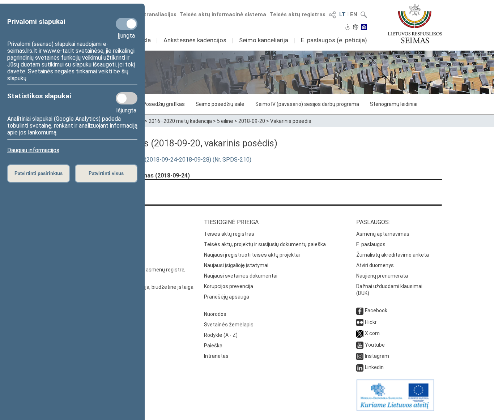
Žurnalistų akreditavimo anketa (392, 255)
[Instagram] (359, 356)
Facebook (376, 310)
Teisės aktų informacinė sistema (222, 14)
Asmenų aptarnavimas (382, 234)
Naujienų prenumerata (382, 276)
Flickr (371, 322)
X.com (372, 333)
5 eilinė (225, 121)
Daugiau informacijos (33, 150)
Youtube (375, 345)
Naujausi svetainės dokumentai (240, 276)
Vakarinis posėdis (290, 121)
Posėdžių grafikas (164, 104)
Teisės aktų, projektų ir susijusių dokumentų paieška (265, 244)
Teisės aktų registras (297, 14)
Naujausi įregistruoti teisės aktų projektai (252, 255)
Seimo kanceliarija (263, 40)
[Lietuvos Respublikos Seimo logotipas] (415, 23)
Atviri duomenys (375, 265)
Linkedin (374, 367)
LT (342, 14)
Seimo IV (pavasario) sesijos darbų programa (307, 104)
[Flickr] (359, 322)
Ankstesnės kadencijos (194, 40)
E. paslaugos (371, 244)
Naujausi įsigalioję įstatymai (236, 265)
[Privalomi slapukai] (126, 24)
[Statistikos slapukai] (126, 98)
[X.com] (359, 333)
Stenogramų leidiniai (393, 104)
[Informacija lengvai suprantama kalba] (364, 27)
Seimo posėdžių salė (220, 104)
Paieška (213, 345)
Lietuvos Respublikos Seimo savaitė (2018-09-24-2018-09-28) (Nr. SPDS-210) (151, 159)
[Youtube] (359, 345)
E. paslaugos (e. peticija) (334, 40)
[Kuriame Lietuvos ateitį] (395, 409)
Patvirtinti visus (106, 173)
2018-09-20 (251, 121)
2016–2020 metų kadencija (180, 121)
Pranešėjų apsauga (226, 297)
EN (353, 14)
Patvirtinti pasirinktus (38, 173)
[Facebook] (359, 310)
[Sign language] (356, 27)
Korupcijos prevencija (228, 286)
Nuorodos (215, 314)
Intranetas (216, 356)
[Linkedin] (359, 367)
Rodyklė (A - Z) (221, 335)
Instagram (377, 356)
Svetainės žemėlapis (229, 324)
